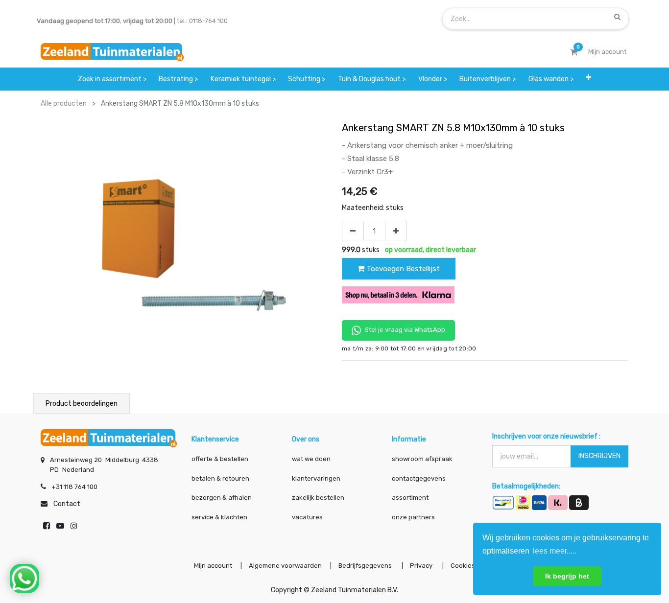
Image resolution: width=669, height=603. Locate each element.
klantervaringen (316, 478)
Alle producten (64, 103)
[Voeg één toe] (396, 231)
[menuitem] (112, 79)
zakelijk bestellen (318, 497)
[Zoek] (617, 16)
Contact (66, 504)
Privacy (422, 565)
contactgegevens (419, 478)
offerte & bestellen (220, 459)
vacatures (307, 517)
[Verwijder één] (353, 231)
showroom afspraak (422, 459)
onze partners (413, 517)
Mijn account (213, 565)
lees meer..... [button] (554, 551)
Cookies (463, 565)
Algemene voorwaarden (285, 565)
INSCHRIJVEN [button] (599, 456)
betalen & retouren (220, 478)
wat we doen (311, 459)
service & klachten (219, 517)
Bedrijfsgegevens (365, 565)
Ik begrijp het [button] (567, 576)
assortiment (410, 497)
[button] (589, 79)
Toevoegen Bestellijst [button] (402, 268)
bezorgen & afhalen (221, 497)
